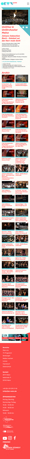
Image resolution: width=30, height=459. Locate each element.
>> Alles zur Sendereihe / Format (12, 61)
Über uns (6, 350)
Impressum (6, 364)
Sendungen (6, 356)
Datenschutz (7, 366)
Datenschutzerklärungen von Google (18, 20)
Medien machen (8, 358)
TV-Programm (7, 353)
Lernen (5, 361)
